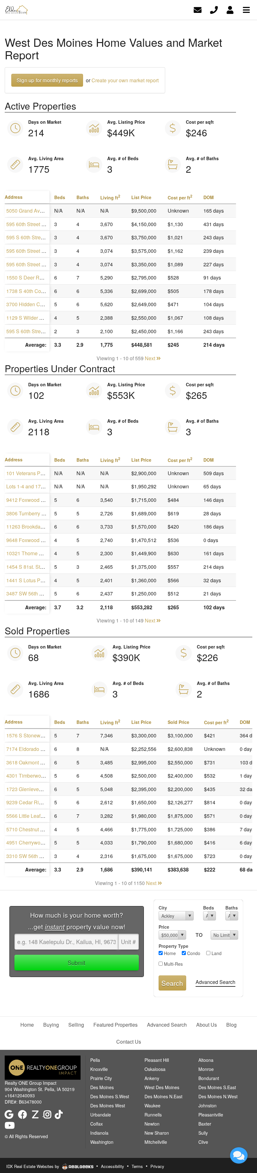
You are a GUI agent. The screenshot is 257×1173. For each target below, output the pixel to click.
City (163, 907)
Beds (208, 907)
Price (164, 927)
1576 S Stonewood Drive (34, 735)
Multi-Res (173, 964)
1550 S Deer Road (27, 277)
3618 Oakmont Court (29, 762)
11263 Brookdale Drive (32, 526)
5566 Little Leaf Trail (28, 815)
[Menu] (246, 9)
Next (150, 358)
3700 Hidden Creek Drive (34, 304)
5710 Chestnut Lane (28, 829)
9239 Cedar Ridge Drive (33, 802)
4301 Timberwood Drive (33, 775)
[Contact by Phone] (214, 9)
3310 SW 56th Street (29, 856)
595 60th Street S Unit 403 (35, 224)
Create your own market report (125, 80)
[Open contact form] (198, 9)
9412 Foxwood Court (29, 499)
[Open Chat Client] (239, 1155)
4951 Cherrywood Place (33, 842)
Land (216, 953)
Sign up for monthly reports (47, 80)
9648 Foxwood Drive (29, 540)
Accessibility (112, 1166)
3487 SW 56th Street (29, 593)
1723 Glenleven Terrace (33, 789)
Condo (193, 953)
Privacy (157, 1166)
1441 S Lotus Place (28, 580)
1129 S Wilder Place (29, 317)
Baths (231, 907)
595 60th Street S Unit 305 (35, 250)
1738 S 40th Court (26, 291)
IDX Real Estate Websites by (33, 1166)
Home (169, 953)
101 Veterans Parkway (31, 473)
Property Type (173, 946)
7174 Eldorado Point (29, 748)
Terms (137, 1166)
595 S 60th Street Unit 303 (35, 237)
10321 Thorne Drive (28, 553)
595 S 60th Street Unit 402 (35, 331)
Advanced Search (215, 982)
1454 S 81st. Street (27, 566)
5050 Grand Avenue (28, 210)
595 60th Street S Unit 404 (35, 264)
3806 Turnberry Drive (29, 513)
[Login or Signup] (230, 9)
